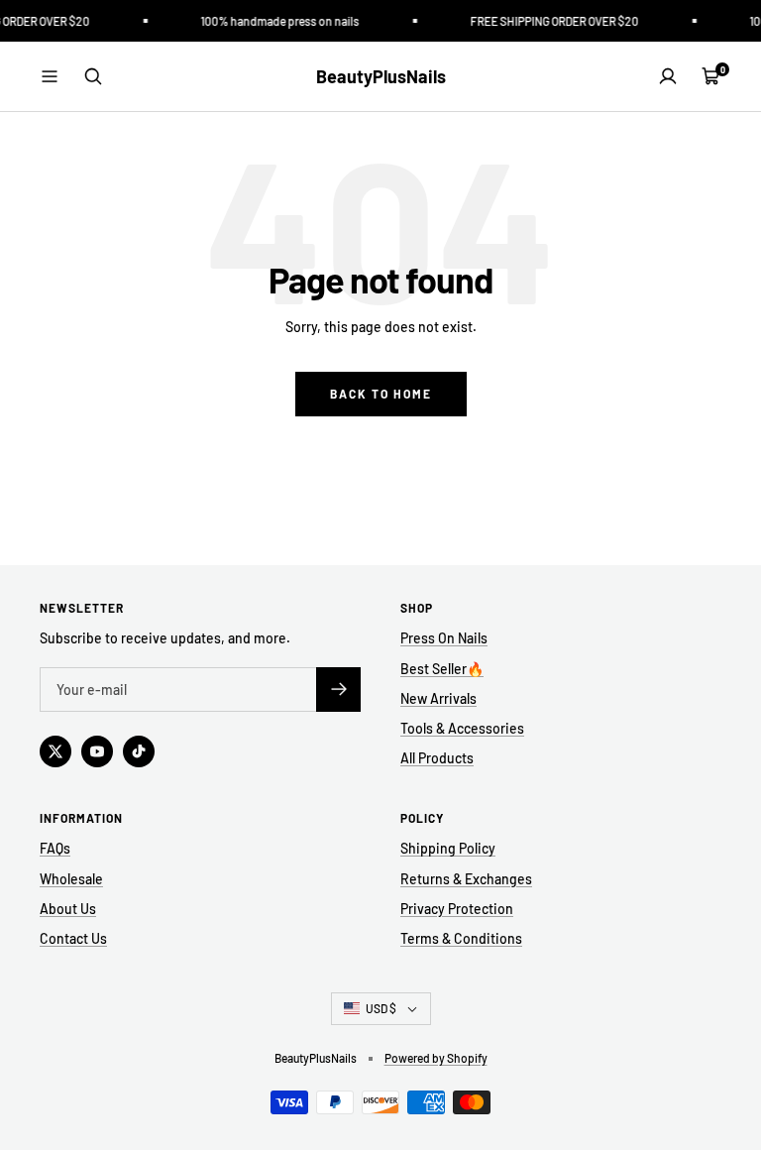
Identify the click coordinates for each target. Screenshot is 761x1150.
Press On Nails (444, 638)
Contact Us (73, 938)
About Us (68, 908)
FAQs (55, 848)
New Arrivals (438, 698)
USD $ (381, 1008)
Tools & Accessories (462, 728)
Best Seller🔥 (442, 668)
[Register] (338, 689)
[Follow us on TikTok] (139, 751)
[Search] (93, 76)
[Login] (668, 76)
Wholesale (71, 878)
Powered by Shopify (436, 1058)
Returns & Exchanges (466, 878)
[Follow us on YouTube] (97, 751)
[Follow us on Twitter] (55, 751)
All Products (437, 757)
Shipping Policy (447, 848)
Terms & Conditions (461, 938)
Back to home (381, 394)
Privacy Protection (456, 908)
